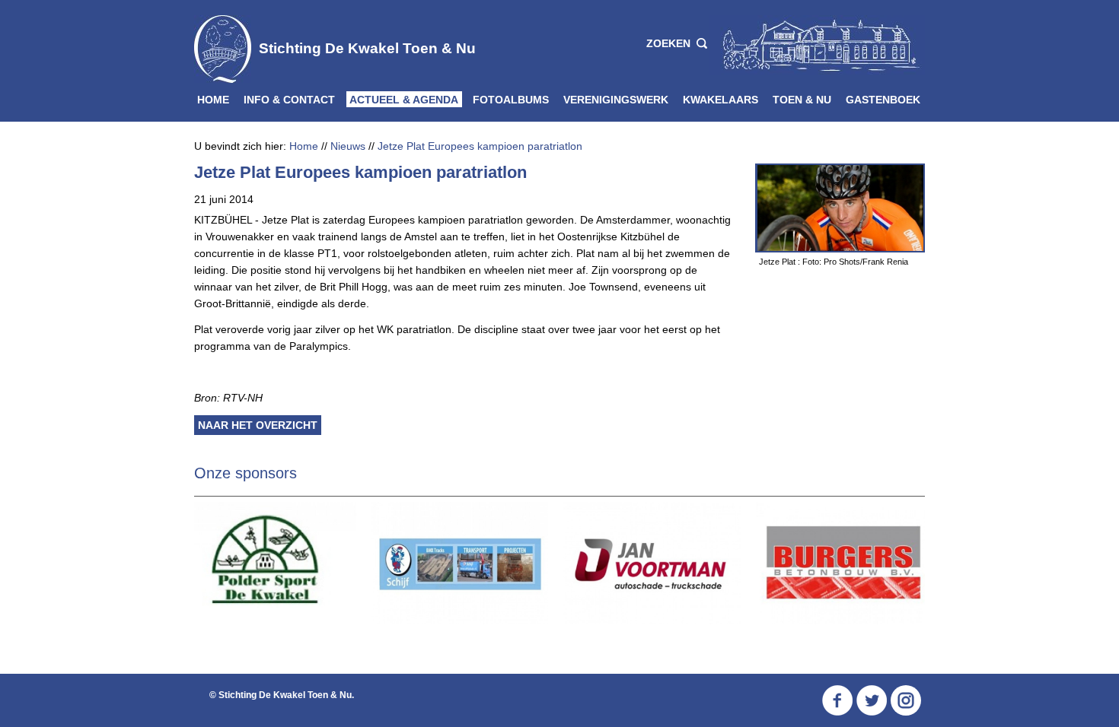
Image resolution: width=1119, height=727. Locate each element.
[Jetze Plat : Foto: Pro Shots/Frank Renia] (840, 207)
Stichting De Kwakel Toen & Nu (367, 48)
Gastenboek (883, 100)
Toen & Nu (802, 100)
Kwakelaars (720, 100)
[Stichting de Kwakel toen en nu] (817, 44)
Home (213, 100)
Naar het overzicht (257, 425)
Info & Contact (289, 100)
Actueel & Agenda (403, 100)
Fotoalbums (511, 100)
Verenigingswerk (615, 100)
